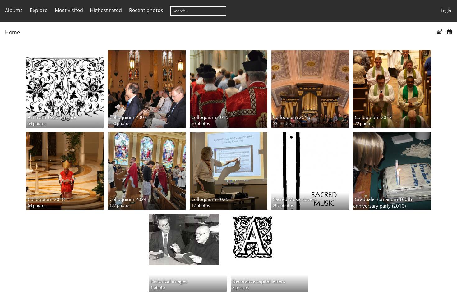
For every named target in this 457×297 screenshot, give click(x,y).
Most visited (69, 10)
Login (446, 10)
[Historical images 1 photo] (188, 239)
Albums (14, 10)
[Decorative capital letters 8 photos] (269, 236)
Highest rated (106, 10)
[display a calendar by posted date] (439, 32)
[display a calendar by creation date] (449, 32)
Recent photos (146, 10)
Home (12, 32)
